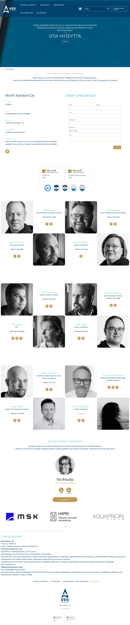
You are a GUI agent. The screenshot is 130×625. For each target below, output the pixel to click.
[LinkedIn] (80, 9)
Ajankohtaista (59, 5)
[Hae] (108, 9)
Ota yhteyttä (41, 13)
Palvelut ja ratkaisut (27, 5)
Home (3, 69)
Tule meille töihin (26, 13)
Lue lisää (81, 414)
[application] (36, 5)
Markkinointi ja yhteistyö (61, 74)
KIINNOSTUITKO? (10, 139)
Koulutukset (44, 5)
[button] (119, 9)
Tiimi (48, 74)
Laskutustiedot (77, 74)
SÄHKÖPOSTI (9, 129)
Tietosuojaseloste (65, 608)
